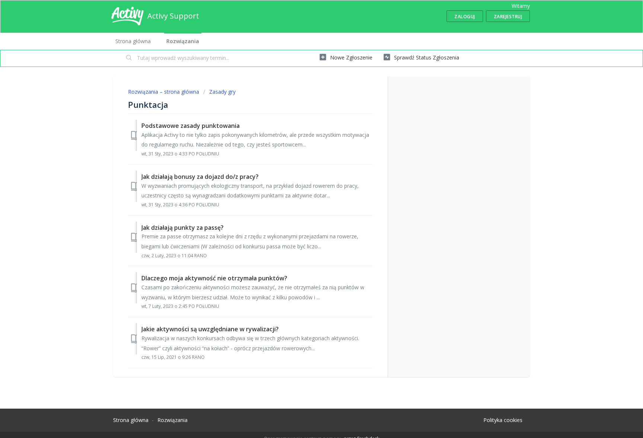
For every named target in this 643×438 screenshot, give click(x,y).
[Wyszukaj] (129, 58)
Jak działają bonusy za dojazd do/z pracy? (200, 177)
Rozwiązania (182, 41)
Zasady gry (222, 91)
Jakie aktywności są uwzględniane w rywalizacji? (210, 329)
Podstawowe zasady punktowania (190, 126)
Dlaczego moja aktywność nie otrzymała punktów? (214, 278)
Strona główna (133, 41)
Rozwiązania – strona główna (164, 91)
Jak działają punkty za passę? (182, 227)
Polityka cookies (502, 419)
